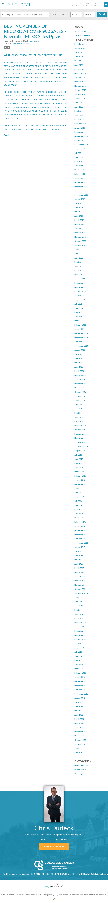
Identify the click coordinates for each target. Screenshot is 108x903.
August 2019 (79, 400)
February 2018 (80, 476)
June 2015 (78, 555)
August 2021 (79, 300)
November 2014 (81, 585)
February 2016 (80, 522)
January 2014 (79, 627)
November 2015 (81, 534)
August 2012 (79, 698)
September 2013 (81, 643)
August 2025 (79, 98)
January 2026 (79, 77)
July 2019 (78, 404)
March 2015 (79, 568)
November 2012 (81, 685)
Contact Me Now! (54, 846)
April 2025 (78, 115)
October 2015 (80, 539)
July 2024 (78, 153)
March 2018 (79, 471)
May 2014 (78, 610)
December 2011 (81, 731)
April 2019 (78, 417)
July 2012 (78, 702)
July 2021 (78, 304)
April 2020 (78, 367)
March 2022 (79, 270)
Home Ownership (81, 765)
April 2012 (78, 715)
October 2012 (80, 690)
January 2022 (79, 279)
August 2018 (79, 451)
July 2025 (78, 103)
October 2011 (80, 740)
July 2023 (78, 203)
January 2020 (79, 379)
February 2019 (80, 425)
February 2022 (80, 274)
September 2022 (81, 245)
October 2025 (80, 90)
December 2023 (81, 182)
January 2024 (79, 178)
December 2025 (81, 82)
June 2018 (78, 459)
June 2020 (78, 358)
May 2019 (78, 413)
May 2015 (78, 560)
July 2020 (78, 354)
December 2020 (81, 333)
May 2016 (78, 509)
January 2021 (79, 329)
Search (102, 14)
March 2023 (79, 220)
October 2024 (80, 140)
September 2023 (81, 195)
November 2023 (81, 186)
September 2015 (81, 543)
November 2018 (81, 438)
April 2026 (78, 65)
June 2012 (78, 706)
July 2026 (78, 52)
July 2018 (78, 455)
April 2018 (78, 467)
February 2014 (80, 622)
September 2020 (81, 346)
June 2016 (78, 505)
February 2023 (80, 224)
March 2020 (79, 371)
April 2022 (78, 266)
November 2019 (81, 388)
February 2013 (80, 673)
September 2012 (81, 694)
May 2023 (78, 212)
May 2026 (78, 61)
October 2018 (80, 442)
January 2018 (79, 480)
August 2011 (79, 748)
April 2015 (78, 564)
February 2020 (80, 375)
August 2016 (79, 497)
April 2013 (78, 664)
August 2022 (79, 249)
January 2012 (79, 727)
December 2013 (81, 631)
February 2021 (80, 325)
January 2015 (79, 576)
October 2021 (80, 291)
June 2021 (78, 308)
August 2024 (79, 149)
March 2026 (79, 69)
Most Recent (79, 44)
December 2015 (81, 530)
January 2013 (79, 677)
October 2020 (80, 342)
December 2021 (81, 283)
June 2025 (78, 107)
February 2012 (80, 723)
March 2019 (79, 421)
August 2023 (79, 199)
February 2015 (80, 572)
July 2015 (78, 551)
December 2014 (81, 581)
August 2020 (79, 350)
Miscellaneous (80, 769)
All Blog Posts (80, 31)
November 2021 (81, 287)
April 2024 (78, 165)
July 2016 (78, 501)
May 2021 (78, 312)
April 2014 (78, 614)
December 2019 (81, 383)
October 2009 (80, 757)
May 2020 (78, 362)
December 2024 (81, 132)
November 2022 (81, 237)
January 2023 (79, 228)
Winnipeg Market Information (86, 774)
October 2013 (80, 639)
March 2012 (79, 719)
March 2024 (79, 170)
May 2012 (78, 710)
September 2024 (81, 144)
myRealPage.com (54, 886)
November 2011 (81, 736)
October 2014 (80, 589)
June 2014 (78, 606)
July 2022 (78, 253)
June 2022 (78, 258)
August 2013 (79, 648)
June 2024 (78, 157)
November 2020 (81, 337)
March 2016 (79, 518)
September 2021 (81, 295)
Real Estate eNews (82, 35)
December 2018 (81, 434)
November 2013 (81, 635)
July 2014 (78, 601)
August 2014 (79, 597)
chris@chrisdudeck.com (84, 6)
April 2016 (78, 513)
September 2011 (81, 744)
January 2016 (79, 526)
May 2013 (78, 660)
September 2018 (81, 446)
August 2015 (79, 547)
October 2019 (80, 392)
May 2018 (78, 463)
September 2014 (81, 593)
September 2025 (81, 94)
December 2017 (81, 484)
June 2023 (78, 207)
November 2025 (81, 86)
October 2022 (80, 241)
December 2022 (81, 233)
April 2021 (78, 316)
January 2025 (79, 128)
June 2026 (78, 56)
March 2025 (79, 119)
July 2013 (78, 652)
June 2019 (78, 409)
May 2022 (78, 262)
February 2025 (80, 124)
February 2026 (80, 73)
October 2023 (80, 191)
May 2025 (78, 111)
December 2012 (81, 681)
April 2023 (78, 216)
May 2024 (78, 161)
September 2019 (81, 396)
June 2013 (78, 656)
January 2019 (79, 430)
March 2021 (79, 321)
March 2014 (79, 618)
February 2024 (80, 174)
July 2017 (78, 492)
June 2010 (78, 752)
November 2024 (81, 136)
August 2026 (79, 48)
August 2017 (79, 488)
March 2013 (79, 669)
